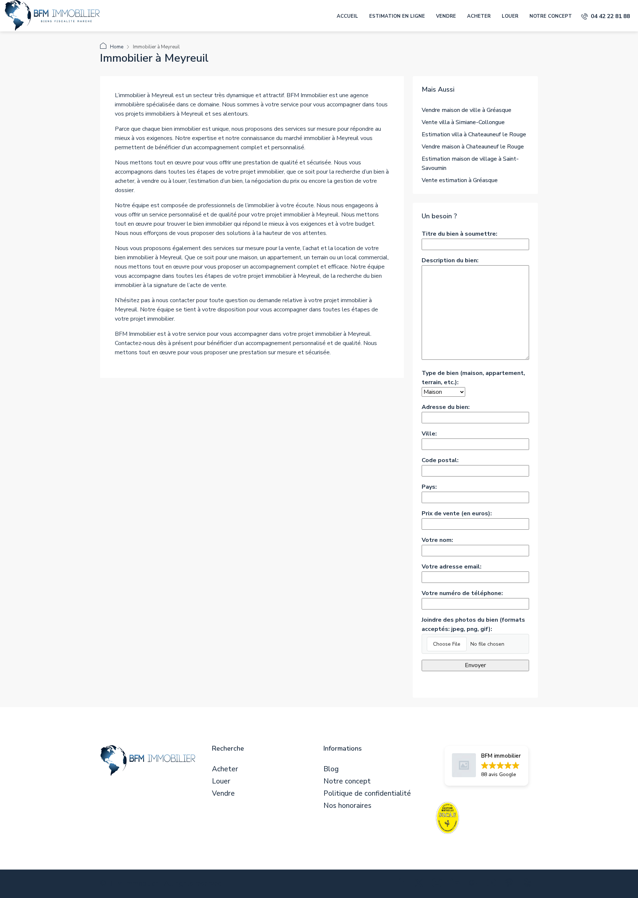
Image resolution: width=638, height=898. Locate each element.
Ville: (429, 434)
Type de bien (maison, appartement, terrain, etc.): (473, 377)
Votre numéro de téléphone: (462, 593)
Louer (510, 16)
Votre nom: (437, 540)
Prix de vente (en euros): (457, 513)
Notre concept (550, 16)
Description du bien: (450, 260)
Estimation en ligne (397, 16)
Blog (331, 769)
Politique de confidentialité (367, 793)
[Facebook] (402, 884)
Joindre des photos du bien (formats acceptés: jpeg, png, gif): (473, 624)
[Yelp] (529, 884)
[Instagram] (438, 884)
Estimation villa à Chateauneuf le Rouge (474, 134)
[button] (486, 766)
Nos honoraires (347, 805)
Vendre (446, 16)
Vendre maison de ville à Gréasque (466, 110)
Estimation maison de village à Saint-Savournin (470, 163)
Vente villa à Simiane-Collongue (463, 122)
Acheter (479, 16)
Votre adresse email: (451, 567)
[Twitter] (420, 884)
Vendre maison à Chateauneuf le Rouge (473, 147)
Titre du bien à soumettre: (459, 234)
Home (116, 47)
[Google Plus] (475, 884)
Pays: (429, 487)
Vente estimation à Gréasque (460, 180)
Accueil (347, 16)
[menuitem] (605, 16)
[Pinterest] (511, 884)
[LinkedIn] (456, 884)
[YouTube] (493, 884)
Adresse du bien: (446, 407)
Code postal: (440, 460)
